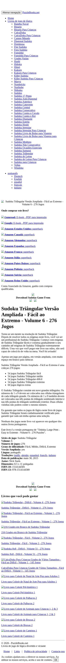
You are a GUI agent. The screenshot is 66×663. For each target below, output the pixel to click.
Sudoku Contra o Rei (25, 116)
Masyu (17, 81)
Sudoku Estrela (21, 121)
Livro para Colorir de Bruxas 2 (17, 625)
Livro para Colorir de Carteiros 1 (17, 636)
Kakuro (18, 70)
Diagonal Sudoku (23, 41)
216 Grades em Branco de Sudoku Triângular (24, 532)
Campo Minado (22, 38)
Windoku (18, 168)
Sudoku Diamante (23, 119)
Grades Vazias (21, 58)
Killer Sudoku (21, 75)
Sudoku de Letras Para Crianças (30, 159)
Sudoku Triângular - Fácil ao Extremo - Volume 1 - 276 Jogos (32, 521)
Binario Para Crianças (25, 29)
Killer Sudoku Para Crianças (28, 78)
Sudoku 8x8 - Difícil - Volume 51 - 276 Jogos (24, 554)
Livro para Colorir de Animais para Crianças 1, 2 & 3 (28, 614)
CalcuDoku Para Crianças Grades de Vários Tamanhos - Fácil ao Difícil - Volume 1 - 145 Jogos (32, 569)
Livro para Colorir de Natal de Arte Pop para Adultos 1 (29, 581)
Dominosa (19, 44)
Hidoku (18, 64)
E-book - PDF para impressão (25, 217)
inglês (17, 455)
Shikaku (18, 90)
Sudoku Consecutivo (24, 110)
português (13, 173)
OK (55, 660)
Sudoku (18, 93)
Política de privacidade (35, 651)
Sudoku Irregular (22, 127)
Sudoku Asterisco (23, 101)
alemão (25, 455)
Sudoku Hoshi (21, 124)
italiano (17, 187)
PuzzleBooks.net (30, 12)
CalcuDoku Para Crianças (27, 35)
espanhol (34, 455)
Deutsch (18, 176)
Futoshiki (19, 52)
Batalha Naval (21, 24)
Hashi (17, 61)
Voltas (17, 165)
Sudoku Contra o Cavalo (26, 113)
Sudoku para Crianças (25, 162)
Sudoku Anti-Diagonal (25, 98)
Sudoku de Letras (23, 156)
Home (11, 18)
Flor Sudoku (20, 47)
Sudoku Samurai (22, 150)
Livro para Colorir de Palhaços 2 (17, 603)
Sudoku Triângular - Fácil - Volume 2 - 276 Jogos (26, 543)
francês (43, 455)
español (18, 182)
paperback (23, 228)
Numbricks (19, 84)
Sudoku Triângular (23, 153)
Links (17, 651)
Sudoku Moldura (22, 142)
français (18, 184)
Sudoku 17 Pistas (23, 96)
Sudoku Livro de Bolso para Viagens (33, 133)
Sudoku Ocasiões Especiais (28, 147)
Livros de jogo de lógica (20, 21)
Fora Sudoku (20, 49)
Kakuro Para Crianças (25, 72)
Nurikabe (19, 87)
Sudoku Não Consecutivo (27, 144)
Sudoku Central (22, 107)
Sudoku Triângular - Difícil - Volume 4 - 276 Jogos (27, 507)
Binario (18, 26)
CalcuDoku (20, 32)
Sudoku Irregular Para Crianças (30, 130)
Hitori (17, 67)
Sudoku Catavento (23, 104)
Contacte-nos (58, 651)
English (18, 179)
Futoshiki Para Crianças (26, 55)
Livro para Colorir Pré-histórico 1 (18, 592)
